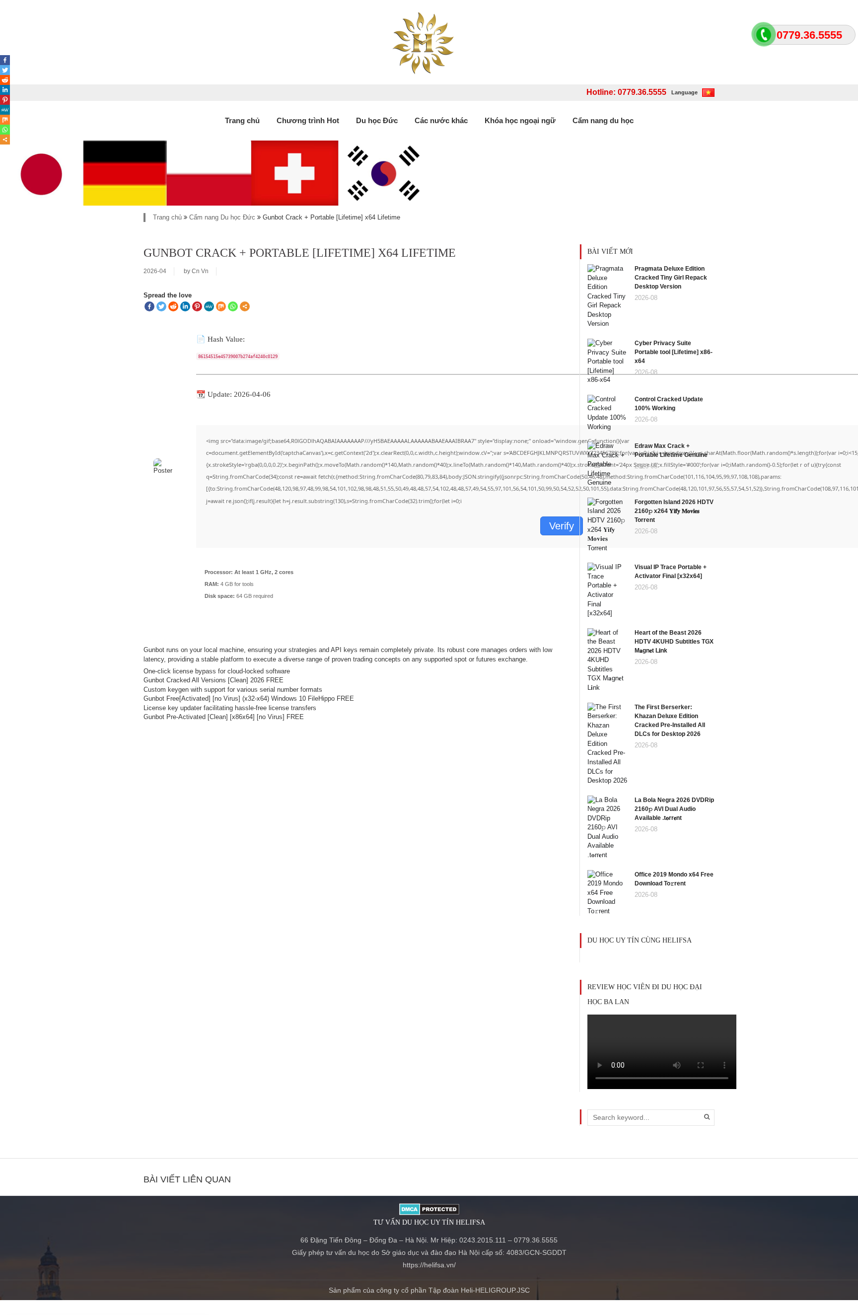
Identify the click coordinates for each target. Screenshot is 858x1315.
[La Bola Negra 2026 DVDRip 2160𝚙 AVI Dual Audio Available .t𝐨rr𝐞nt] (607, 827)
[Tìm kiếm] (707, 1116)
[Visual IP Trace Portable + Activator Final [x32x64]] (607, 589)
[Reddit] (173, 306)
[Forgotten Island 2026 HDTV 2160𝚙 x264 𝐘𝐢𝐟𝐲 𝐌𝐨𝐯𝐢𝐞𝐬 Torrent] (607, 524)
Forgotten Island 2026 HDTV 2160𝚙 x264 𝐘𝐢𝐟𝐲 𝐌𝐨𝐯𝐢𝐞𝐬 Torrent (674, 511)
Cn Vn (200, 271)
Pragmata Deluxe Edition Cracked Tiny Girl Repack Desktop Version (671, 277)
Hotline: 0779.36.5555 (626, 92)
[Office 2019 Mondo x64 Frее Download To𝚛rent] (607, 892)
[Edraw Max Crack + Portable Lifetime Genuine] (607, 464)
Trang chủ (242, 120)
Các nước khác (441, 120)
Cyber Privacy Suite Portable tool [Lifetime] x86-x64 (674, 352)
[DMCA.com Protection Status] (429, 1208)
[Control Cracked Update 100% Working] (607, 412)
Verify (561, 525)
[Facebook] (149, 306)
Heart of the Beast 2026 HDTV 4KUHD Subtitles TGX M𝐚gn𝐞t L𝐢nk (674, 641)
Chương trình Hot (308, 120)
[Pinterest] (197, 306)
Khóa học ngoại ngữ (520, 120)
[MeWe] (209, 306)
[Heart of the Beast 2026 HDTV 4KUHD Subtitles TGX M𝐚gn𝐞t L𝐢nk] (607, 659)
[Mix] (221, 306)
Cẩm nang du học (603, 120)
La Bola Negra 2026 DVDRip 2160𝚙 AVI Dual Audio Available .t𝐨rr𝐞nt (674, 809)
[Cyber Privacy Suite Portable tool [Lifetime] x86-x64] (607, 361)
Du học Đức (377, 120)
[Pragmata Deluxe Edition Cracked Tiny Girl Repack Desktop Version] (607, 295)
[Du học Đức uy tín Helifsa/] (429, 42)
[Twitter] (161, 306)
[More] (245, 306)
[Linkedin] (185, 306)
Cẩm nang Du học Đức (222, 217)
